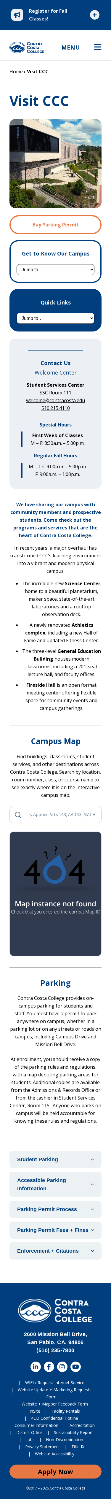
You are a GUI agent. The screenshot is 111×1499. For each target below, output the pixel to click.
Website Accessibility (54, 1454)
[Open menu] (98, 47)
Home (16, 71)
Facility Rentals (66, 1411)
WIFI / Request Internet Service (54, 1382)
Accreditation (82, 1425)
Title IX (77, 1446)
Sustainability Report (73, 1432)
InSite (35, 1411)
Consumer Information (36, 1425)
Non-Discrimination (64, 1439)
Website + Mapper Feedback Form (55, 1404)
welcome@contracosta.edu (55, 400)
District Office (29, 1432)
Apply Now (55, 1471)
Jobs (30, 1439)
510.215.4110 (55, 408)
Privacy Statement (42, 1446)
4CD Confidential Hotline (54, 1418)
